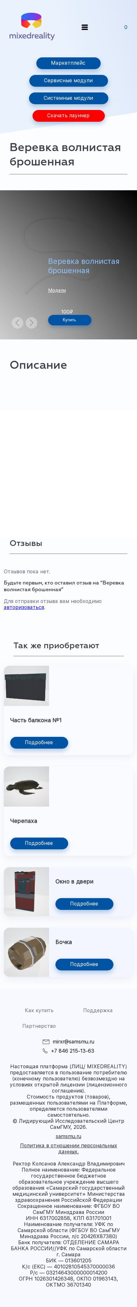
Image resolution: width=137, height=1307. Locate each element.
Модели (57, 290)
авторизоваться (24, 607)
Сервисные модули (68, 80)
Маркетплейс (68, 63)
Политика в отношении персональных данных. (68, 1149)
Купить (69, 319)
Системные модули (68, 98)
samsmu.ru (68, 1136)
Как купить (39, 1010)
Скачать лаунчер (68, 116)
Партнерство (39, 1026)
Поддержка (98, 1010)
